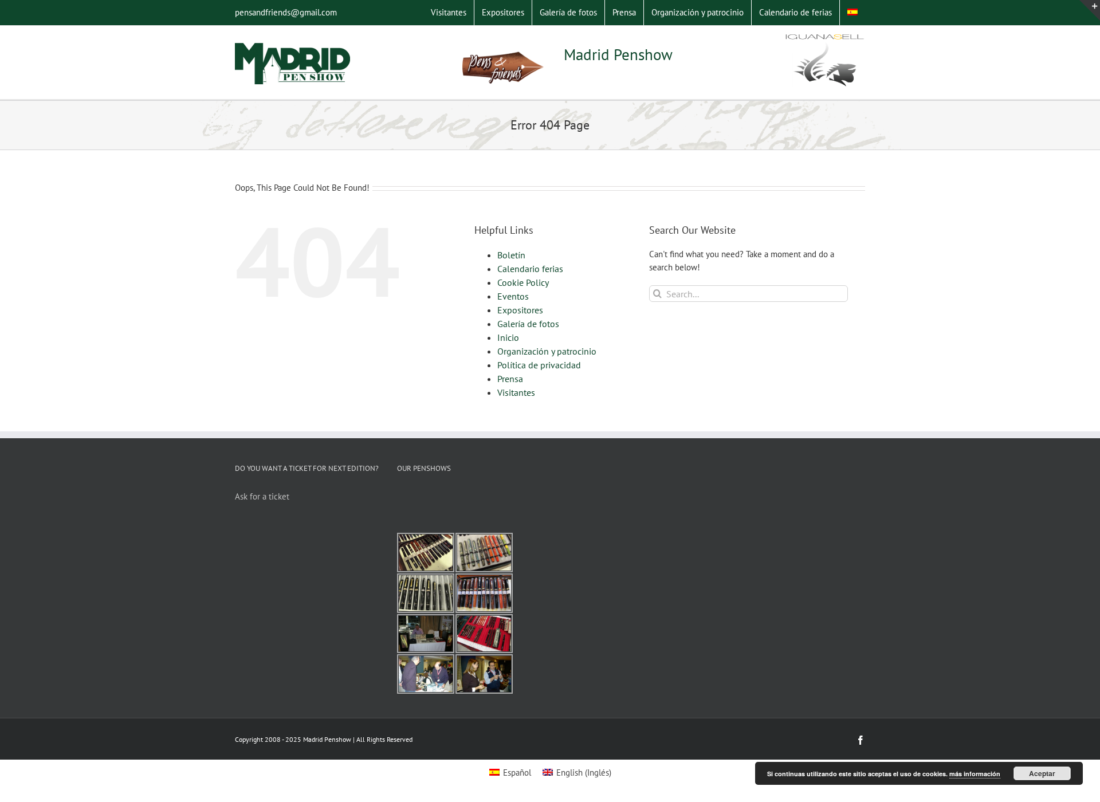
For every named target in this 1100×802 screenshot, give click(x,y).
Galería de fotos (528, 323)
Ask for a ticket (262, 496)
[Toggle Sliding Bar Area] (1089, 10)
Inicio (508, 337)
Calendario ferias (530, 268)
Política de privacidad (539, 365)
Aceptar (1042, 773)
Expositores (520, 310)
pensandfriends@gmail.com (286, 12)
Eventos (513, 296)
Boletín (511, 255)
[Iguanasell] (825, 61)
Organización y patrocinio (546, 351)
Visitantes (516, 392)
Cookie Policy (523, 282)
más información (974, 773)
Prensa (510, 378)
